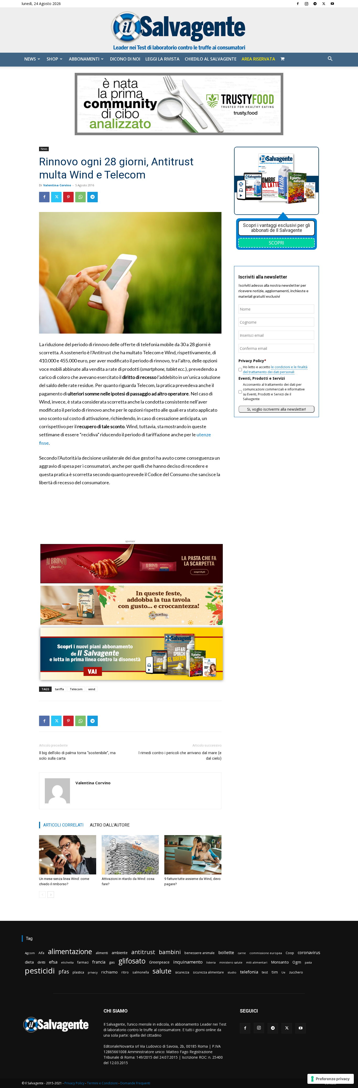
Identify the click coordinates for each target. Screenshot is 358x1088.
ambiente (120, 952)
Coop (290, 952)
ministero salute (230, 962)
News (30, 59)
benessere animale (200, 953)
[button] (330, 59)
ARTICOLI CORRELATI (63, 825)
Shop (52, 59)
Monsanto (280, 962)
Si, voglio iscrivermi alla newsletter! (276, 409)
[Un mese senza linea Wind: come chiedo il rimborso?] (67, 854)
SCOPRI (276, 243)
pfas (63, 972)
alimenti (102, 953)
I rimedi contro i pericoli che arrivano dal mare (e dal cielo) (179, 755)
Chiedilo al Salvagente (210, 59)
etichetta (67, 962)
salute (162, 971)
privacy (92, 972)
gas (112, 962)
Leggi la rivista (162, 59)
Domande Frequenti (135, 1083)
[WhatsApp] (80, 197)
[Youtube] (332, 3)
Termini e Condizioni (102, 1083)
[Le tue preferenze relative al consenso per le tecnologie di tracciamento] (330, 1079)
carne (242, 953)
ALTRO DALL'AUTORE (109, 825)
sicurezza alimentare (208, 972)
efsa (53, 962)
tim (275, 972)
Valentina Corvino (57, 185)
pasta (308, 962)
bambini (170, 952)
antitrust (143, 952)
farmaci (83, 962)
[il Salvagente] (179, 30)
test (265, 972)
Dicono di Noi (125, 59)
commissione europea (265, 953)
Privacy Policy (74, 1083)
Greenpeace (159, 962)
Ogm (296, 962)
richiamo (109, 972)
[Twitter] (324, 3)
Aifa (41, 953)
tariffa (59, 689)
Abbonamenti (84, 59)
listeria (211, 962)
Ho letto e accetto (275, 369)
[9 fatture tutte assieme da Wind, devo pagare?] (192, 854)
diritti (41, 962)
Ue (283, 972)
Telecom (76, 689)
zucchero (296, 972)
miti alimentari (256, 962)
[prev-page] (42, 894)
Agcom (30, 953)
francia (98, 962)
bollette (226, 952)
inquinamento (188, 962)
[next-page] (50, 894)
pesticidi (40, 970)
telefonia (249, 972)
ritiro (125, 972)
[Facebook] (298, 3)
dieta (29, 962)
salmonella (140, 972)
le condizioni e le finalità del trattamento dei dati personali (275, 369)
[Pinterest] (68, 197)
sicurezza (182, 972)
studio (231, 972)
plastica (78, 972)
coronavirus (309, 952)
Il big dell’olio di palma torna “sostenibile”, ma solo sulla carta (77, 755)
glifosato (131, 961)
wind (91, 689)
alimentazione (70, 951)
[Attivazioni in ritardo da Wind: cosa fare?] (130, 854)
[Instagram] (306, 3)
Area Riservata (258, 59)
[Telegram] (315, 3)
